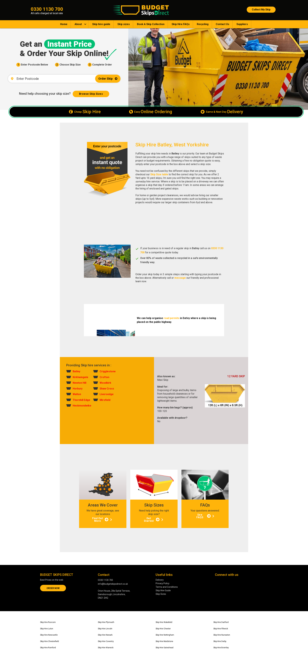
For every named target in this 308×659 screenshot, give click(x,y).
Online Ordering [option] (153, 111)
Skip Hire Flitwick (220, 629)
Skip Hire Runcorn (48, 622)
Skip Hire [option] (87, 111)
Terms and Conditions (167, 587)
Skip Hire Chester (163, 629)
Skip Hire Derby (219, 641)
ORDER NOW (53, 588)
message (180, 277)
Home (63, 24)
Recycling (203, 24)
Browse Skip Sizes (91, 93)
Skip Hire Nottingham (165, 635)
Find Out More (97, 519)
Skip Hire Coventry (106, 641)
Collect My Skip (261, 9)
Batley (76, 371)
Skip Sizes (161, 594)
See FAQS (199, 516)
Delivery (160, 580)
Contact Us (222, 24)
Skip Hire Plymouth (106, 622)
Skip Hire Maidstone (164, 641)
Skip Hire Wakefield (164, 622)
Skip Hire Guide (163, 590)
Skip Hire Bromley (221, 647)
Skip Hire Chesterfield (49, 641)
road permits (171, 318)
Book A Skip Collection (150, 24)
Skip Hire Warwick (105, 647)
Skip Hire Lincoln (105, 629)
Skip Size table (159, 174)
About (78, 24)
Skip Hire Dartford (221, 622)
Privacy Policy (162, 583)
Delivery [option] (224, 111)
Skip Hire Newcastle (49, 635)
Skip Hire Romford (48, 647)
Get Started (149, 519)
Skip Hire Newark (105, 635)
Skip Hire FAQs (181, 24)
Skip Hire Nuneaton (221, 635)
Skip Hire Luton (46, 629)
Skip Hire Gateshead (164, 647)
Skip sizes (123, 24)
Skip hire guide (101, 24)
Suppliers (242, 24)
